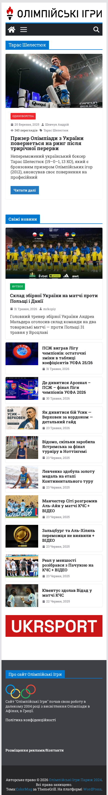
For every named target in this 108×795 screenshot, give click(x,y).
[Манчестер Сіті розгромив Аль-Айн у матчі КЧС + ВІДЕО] (22, 508)
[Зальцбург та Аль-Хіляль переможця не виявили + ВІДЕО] (22, 538)
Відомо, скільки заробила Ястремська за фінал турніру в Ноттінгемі (68, 446)
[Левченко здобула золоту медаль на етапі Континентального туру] (22, 479)
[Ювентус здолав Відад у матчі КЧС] (22, 595)
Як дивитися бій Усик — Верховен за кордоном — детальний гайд (67, 417)
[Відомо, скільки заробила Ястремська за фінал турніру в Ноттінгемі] (22, 449)
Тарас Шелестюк (55, 130)
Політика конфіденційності (31, 719)
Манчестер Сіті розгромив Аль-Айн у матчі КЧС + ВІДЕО (69, 505)
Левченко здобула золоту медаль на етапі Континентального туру (68, 476)
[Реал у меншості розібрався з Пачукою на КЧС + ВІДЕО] (22, 568)
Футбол (17, 286)
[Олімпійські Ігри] (21, 685)
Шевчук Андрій (57, 124)
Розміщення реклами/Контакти (35, 750)
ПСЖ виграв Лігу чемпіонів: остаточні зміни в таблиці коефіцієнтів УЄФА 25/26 (67, 355)
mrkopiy (49, 309)
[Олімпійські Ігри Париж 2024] (12, 30)
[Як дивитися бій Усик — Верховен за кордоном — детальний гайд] (22, 420)
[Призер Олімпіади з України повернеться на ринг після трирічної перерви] (54, 81)
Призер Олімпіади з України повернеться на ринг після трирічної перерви (47, 143)
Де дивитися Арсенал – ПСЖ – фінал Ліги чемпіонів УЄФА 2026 (66, 387)
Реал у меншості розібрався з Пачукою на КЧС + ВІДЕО (67, 565)
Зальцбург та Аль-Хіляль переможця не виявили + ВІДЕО (68, 535)
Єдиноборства (23, 116)
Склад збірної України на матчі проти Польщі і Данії (54, 298)
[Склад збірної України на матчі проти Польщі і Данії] (54, 253)
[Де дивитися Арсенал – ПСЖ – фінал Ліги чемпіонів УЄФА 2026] (22, 390)
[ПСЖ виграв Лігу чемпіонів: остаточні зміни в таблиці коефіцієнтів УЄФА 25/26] (22, 358)
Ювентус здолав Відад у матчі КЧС (67, 592)
